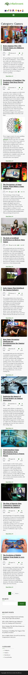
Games (6, 652)
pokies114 (5, 139)
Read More (9, 76)
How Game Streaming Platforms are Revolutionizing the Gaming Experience (13, 342)
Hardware (7, 655)
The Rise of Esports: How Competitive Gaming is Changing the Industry (12, 505)
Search (5, 599)
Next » (17, 593)
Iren (4, 55)
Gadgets (6, 650)
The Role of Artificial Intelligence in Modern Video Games (14, 240)
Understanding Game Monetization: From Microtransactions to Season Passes (13, 453)
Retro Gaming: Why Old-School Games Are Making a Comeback (13, 48)
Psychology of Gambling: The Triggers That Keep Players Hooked (14, 82)
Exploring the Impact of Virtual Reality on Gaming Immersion (13, 398)
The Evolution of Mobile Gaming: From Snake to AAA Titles (13, 557)
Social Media (8, 657)
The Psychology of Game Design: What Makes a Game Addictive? (13, 186)
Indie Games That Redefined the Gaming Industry (13, 289)
